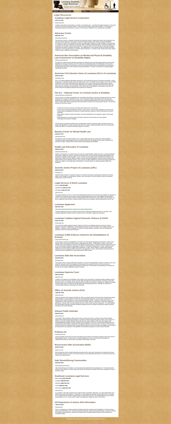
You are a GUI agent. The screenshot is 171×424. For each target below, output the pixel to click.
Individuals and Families (65, 11)
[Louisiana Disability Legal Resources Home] (62, 6)
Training (84, 11)
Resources (76, 11)
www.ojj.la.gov (59, 295)
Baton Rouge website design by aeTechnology (86, 422)
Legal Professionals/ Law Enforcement (98, 11)
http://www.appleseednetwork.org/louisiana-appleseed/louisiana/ (73, 209)
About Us (56, 11)
